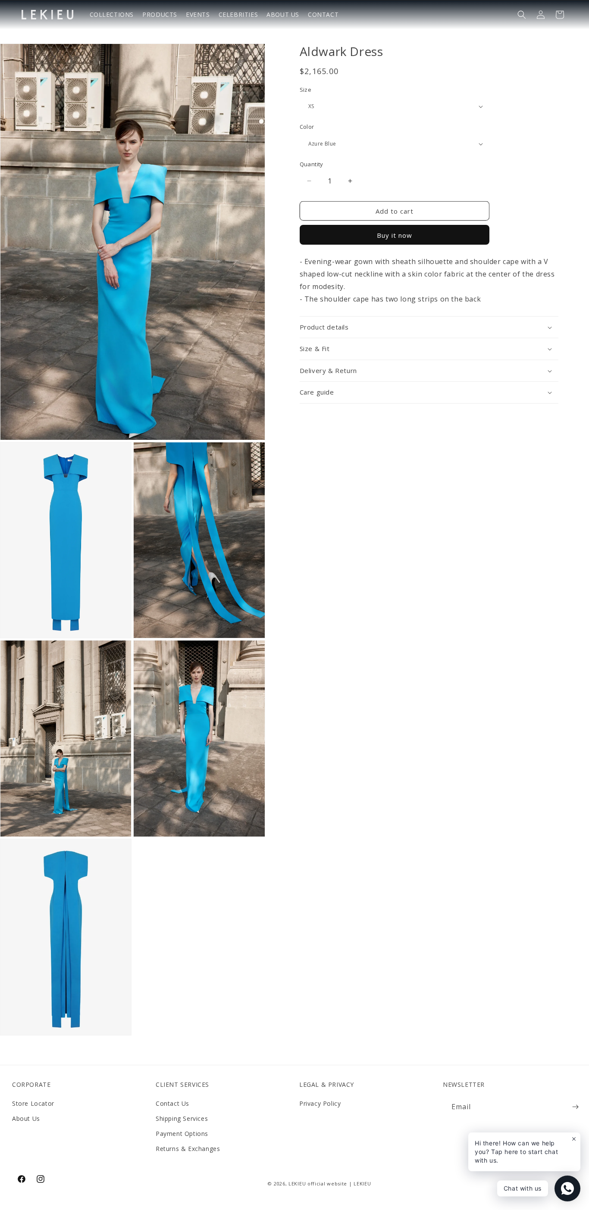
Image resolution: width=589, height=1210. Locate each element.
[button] (521, 14)
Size (306, 89)
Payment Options (182, 1134)
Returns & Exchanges (188, 1149)
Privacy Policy (320, 1103)
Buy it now (394, 235)
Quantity (311, 164)
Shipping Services (182, 1119)
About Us (26, 1119)
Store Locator (33, 1103)
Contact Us (172, 1103)
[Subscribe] (575, 1107)
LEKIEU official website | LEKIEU (329, 1184)
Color (307, 127)
